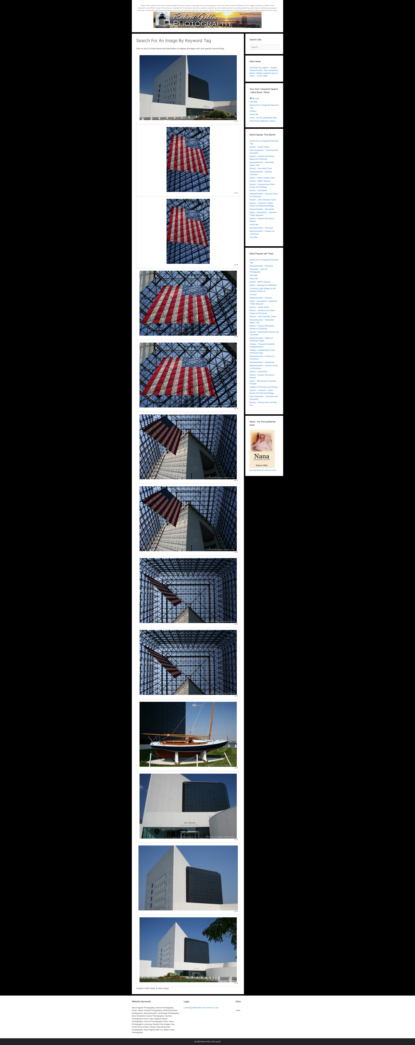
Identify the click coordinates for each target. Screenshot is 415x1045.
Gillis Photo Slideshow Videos (263, 121)
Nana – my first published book (263, 118)
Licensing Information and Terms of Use (201, 1008)
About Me (254, 114)
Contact (253, 111)
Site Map (253, 102)
